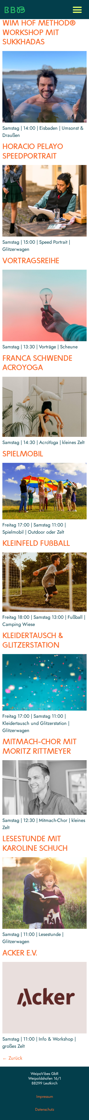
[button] (77, 9)
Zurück (12, 1058)
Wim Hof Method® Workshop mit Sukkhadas (39, 33)
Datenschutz (44, 1109)
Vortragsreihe (30, 261)
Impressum (44, 1096)
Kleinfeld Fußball (36, 544)
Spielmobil (22, 454)
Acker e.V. (19, 953)
